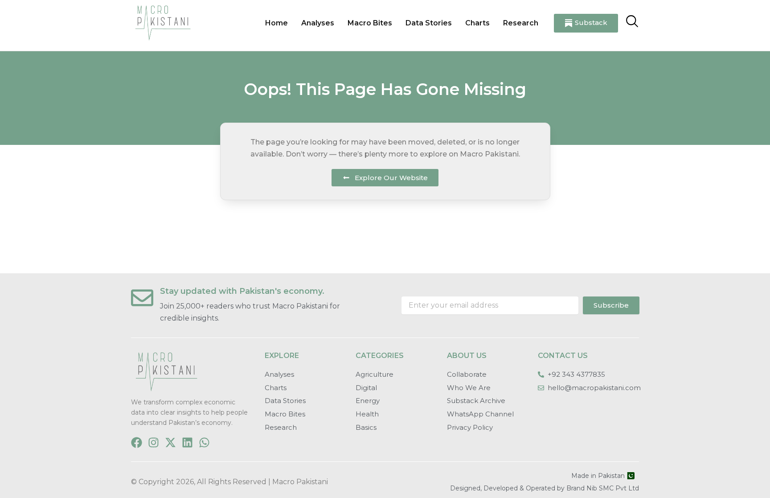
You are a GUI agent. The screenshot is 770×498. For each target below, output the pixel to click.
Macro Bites (370, 23)
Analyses (317, 23)
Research (520, 23)
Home (276, 23)
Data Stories (428, 23)
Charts (477, 23)
